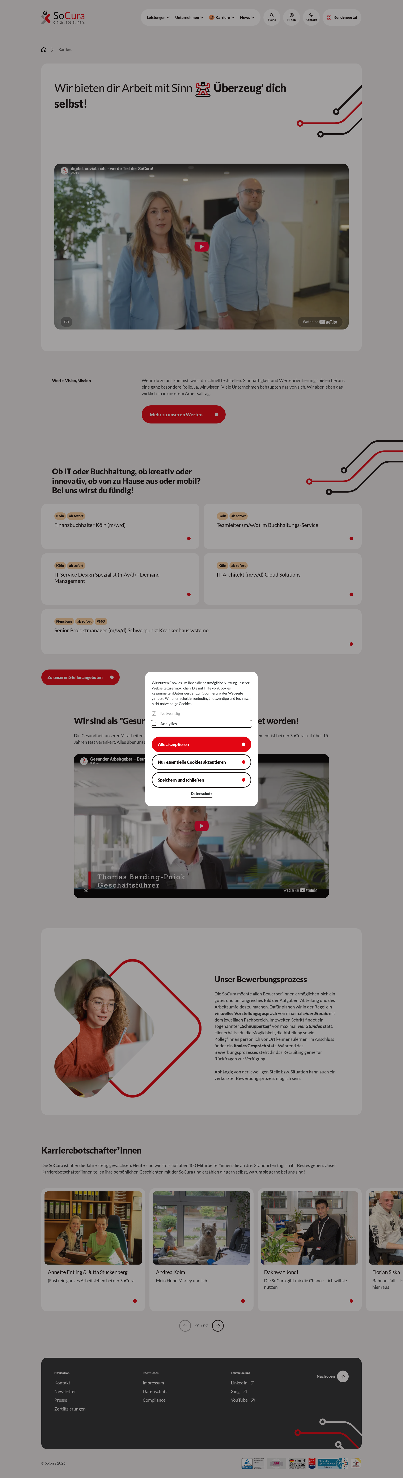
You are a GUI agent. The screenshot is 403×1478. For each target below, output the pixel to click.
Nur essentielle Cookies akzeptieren (192, 762)
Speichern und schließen (181, 779)
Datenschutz (201, 793)
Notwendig (170, 713)
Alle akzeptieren (173, 744)
